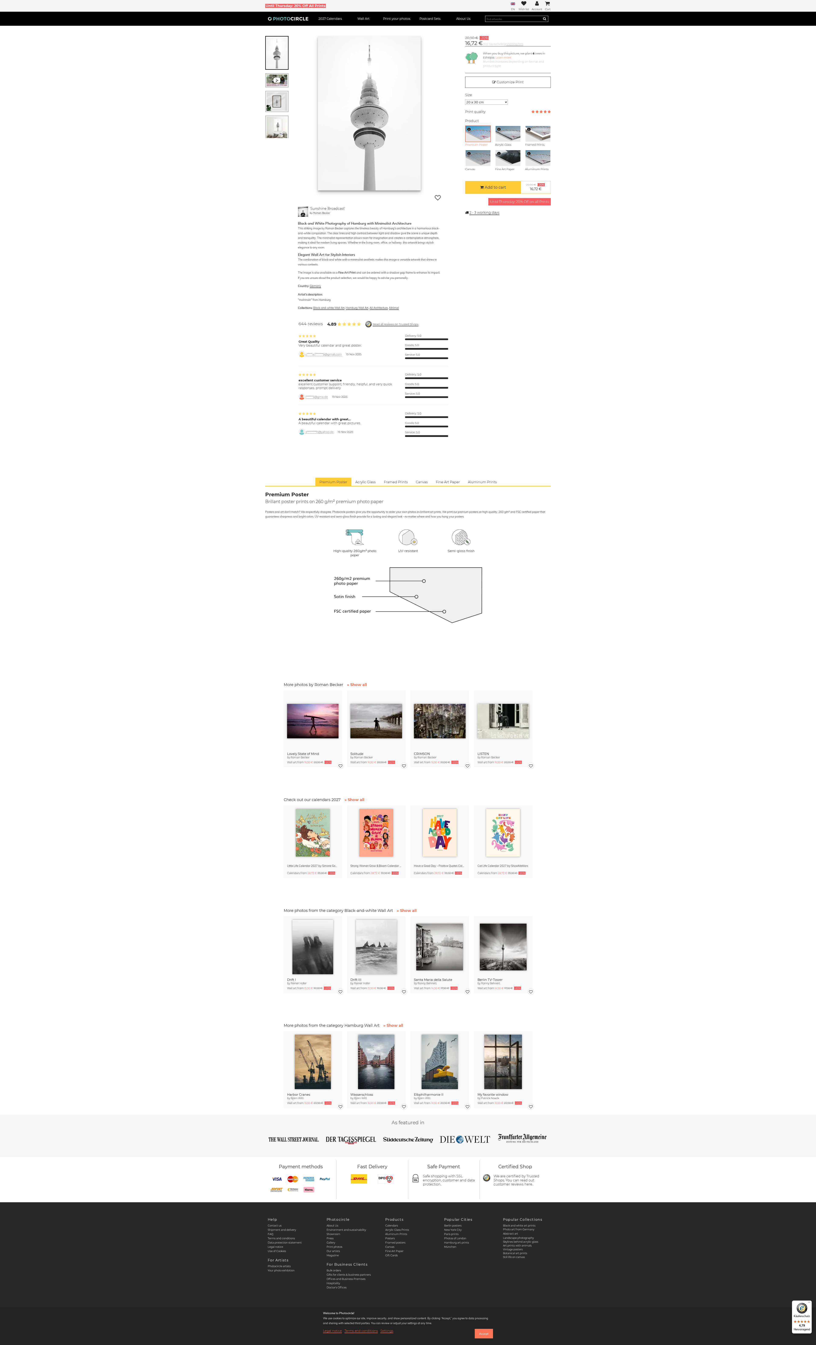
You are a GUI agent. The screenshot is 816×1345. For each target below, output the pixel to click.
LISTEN (483, 754)
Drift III (355, 980)
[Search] (544, 18)
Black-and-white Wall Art (328, 308)
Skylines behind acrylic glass (520, 1241)
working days (484, 213)
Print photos (334, 1246)
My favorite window (492, 1095)
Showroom (333, 1234)
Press (330, 1238)
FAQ (270, 1234)
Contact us (275, 1225)
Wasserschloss (361, 1095)
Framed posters (395, 1242)
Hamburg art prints (456, 1242)
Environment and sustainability (346, 1229)
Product (472, 121)
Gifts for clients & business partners (349, 1274)
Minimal (394, 308)
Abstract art (510, 1233)
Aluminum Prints (396, 1234)
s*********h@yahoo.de (320, 432)
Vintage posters (513, 1249)
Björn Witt (297, 1098)
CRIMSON (422, 754)
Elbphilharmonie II (428, 1095)
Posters (390, 1238)
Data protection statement (285, 1242)
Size (468, 95)
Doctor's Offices (337, 1287)
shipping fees (514, 44)
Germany (315, 286)
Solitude (356, 754)
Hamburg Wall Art (357, 308)
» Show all (357, 684)
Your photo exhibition (281, 1270)
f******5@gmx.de (317, 396)
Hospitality (333, 1283)
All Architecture (379, 308)
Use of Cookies (277, 1251)
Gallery (331, 1242)
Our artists (333, 1251)
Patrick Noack (490, 1098)
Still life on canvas (514, 1257)
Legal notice (275, 1246)
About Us (332, 1225)
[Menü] (809, 1303)
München (450, 1246)
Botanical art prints (515, 1253)
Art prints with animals (517, 1245)
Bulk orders (334, 1270)
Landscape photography (518, 1237)
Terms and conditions (281, 1238)
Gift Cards (391, 1255)
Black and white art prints (519, 1225)
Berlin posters (453, 1225)
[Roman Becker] (303, 212)
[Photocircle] (288, 18)
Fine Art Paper (394, 1251)
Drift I (291, 980)
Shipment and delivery (282, 1229)
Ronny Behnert (427, 983)
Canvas (389, 1246)
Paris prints (451, 1234)
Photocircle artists (279, 1266)
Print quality (475, 112)
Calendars (391, 1225)
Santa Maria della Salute (433, 980)
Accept (483, 1333)
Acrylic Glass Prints (397, 1229)
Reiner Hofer (299, 983)
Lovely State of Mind (303, 754)
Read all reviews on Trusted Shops (395, 324)
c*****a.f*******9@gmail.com (324, 354)
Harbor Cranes (298, 1095)
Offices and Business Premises (346, 1279)
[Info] (469, 129)
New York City (453, 1229)
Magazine (333, 1255)
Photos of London (455, 1238)
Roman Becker (321, 212)
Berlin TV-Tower (490, 980)
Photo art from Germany (518, 1229)
